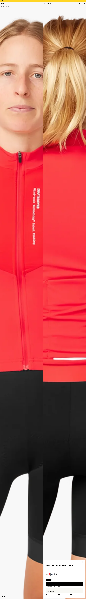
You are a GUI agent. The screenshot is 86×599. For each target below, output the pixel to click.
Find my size (80, 577)
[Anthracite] (54, 574)
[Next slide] (4, 597)
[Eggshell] (47, 574)
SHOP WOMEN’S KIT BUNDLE (51, 591)
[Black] (57, 574)
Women (47, 561)
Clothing (49, 561)
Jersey (52, 561)
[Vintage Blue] (52, 574)
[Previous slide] (2, 597)
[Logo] (47, 3)
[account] (81, 3)
